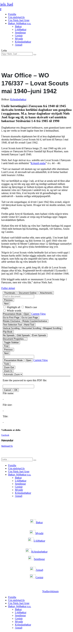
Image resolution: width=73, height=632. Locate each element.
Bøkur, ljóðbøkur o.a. (19, 23)
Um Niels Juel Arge (18, 20)
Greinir (19, 35)
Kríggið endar (38, 163)
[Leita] (34, 54)
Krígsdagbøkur (23, 41)
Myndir (19, 38)
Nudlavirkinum (50, 591)
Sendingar (20, 32)
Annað (18, 44)
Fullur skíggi (8, 288)
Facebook (5, 435)
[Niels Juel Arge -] (13, 6)
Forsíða (12, 14)
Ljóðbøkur (20, 29)
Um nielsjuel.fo (16, 17)
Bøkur (18, 26)
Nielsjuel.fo (7, 446)
